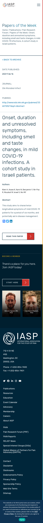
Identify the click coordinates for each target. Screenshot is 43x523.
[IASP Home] (9, 5)
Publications (9, 389)
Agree (22, 520)
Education (8, 398)
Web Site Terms (10, 489)
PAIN (5, 427)
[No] (40, 511)
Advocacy (8, 407)
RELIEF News (9, 441)
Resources (8, 393)
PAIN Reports (9, 437)
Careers (6, 416)
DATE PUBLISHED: (11, 69)
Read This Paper (14, 236)
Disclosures (8, 470)
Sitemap (7, 493)
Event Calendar (10, 402)
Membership (9, 412)
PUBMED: (6, 98)
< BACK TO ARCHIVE (11, 59)
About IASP (8, 421)
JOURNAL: (7, 84)
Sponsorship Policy (12, 484)
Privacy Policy (9, 479)
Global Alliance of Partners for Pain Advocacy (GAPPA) (19, 451)
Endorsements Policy (13, 475)
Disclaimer (8, 466)
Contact (7, 461)
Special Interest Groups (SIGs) (17, 446)
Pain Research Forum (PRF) (16, 432)
